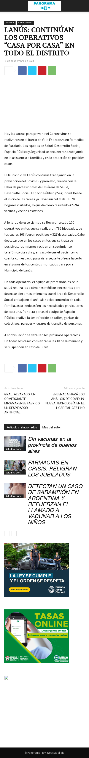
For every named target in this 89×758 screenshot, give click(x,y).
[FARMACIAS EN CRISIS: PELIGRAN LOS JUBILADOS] (15, 467)
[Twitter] (32, 70)
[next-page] (14, 533)
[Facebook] (22, 70)
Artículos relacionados (22, 427)
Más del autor (51, 427)
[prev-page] (7, 533)
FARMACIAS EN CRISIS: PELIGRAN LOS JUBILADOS (52, 468)
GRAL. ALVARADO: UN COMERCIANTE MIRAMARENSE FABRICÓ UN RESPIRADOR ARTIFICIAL (22, 403)
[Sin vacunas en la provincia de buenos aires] (15, 443)
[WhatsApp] (52, 70)
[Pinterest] (42, 70)
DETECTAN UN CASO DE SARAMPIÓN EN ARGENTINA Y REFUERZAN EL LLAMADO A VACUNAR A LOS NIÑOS (55, 504)
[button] (7, 6)
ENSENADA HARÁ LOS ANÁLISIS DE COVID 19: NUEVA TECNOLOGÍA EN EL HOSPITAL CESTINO (65, 401)
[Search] (83, 6)
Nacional (10, 22)
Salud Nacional (25, 22)
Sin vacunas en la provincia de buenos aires (52, 444)
